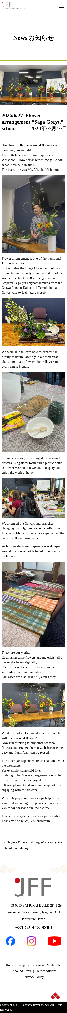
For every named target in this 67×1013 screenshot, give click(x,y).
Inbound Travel (22, 971)
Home (10, 965)
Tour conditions (45, 971)
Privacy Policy (34, 977)
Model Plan (54, 965)
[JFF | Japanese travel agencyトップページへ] (33, 888)
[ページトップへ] (55, 1005)
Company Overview (30, 965)
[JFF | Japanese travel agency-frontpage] (13, 5)
